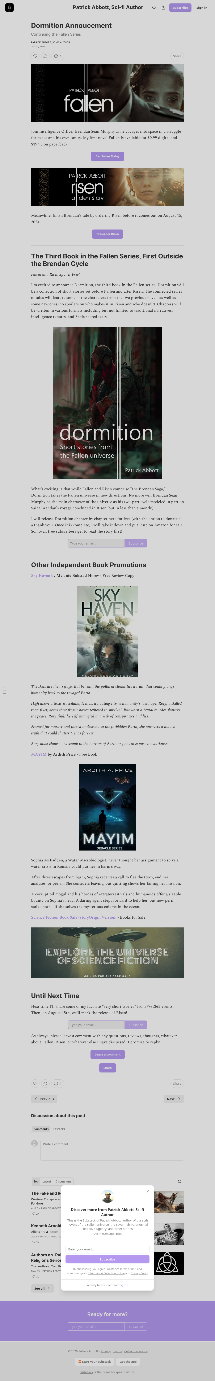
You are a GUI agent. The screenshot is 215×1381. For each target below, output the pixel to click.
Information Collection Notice (106, 1273)
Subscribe (107, 1259)
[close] (147, 1191)
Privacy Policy (139, 1273)
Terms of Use (128, 1269)
